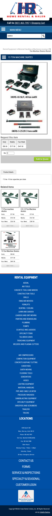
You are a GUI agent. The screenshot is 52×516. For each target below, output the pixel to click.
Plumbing (26, 323)
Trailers (26, 409)
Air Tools (26, 286)
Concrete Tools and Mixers (26, 290)
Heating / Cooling (26, 308)
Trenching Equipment (26, 341)
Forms (26, 467)
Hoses (26, 380)
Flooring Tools (26, 373)
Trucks (26, 413)
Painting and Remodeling (26, 319)
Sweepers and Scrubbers (26, 406)
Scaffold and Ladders (26, 330)
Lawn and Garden (26, 312)
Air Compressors (26, 355)
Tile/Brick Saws (26, 337)
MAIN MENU (15, 29)
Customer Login (26, 485)
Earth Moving (26, 370)
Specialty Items (26, 333)
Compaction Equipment (26, 359)
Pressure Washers (26, 395)
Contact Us (26, 461)
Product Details (8, 172)
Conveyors (26, 366)
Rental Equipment (9, 49)
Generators (26, 377)
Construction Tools (26, 294)
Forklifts (26, 304)
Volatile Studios (45, 512)
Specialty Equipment (26, 402)
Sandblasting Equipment (26, 398)
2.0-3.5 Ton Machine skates (28, 210)
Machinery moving (40, 49)
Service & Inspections (26, 473)
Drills (26, 297)
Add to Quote (42, 159)
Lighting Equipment (26, 384)
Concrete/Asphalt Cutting (26, 362)
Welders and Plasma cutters (26, 344)
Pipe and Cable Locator (26, 391)
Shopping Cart (38, 23)
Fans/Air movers (26, 301)
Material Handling (24, 49)
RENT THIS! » (10, 226)
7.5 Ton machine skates (7, 210)
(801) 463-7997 (22, 23)
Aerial (26, 283)
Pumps (26, 326)
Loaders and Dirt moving (26, 315)
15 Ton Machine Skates (10, 251)
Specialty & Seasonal (26, 479)
